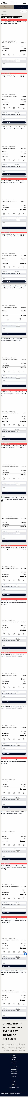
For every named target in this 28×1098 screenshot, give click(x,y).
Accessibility (9, 1092)
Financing (14, 1057)
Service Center (14, 1071)
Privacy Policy (20, 1092)
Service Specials (14, 1074)
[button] (25, 953)
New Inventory (14, 1066)
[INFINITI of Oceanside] (9, 2)
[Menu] (24, 3)
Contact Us (14, 1055)
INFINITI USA (14, 1061)
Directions (14, 1059)
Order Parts (14, 1076)
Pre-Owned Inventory (14, 1067)
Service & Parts (14, 1069)
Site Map (14, 1092)
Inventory (14, 1063)
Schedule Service (14, 1073)
